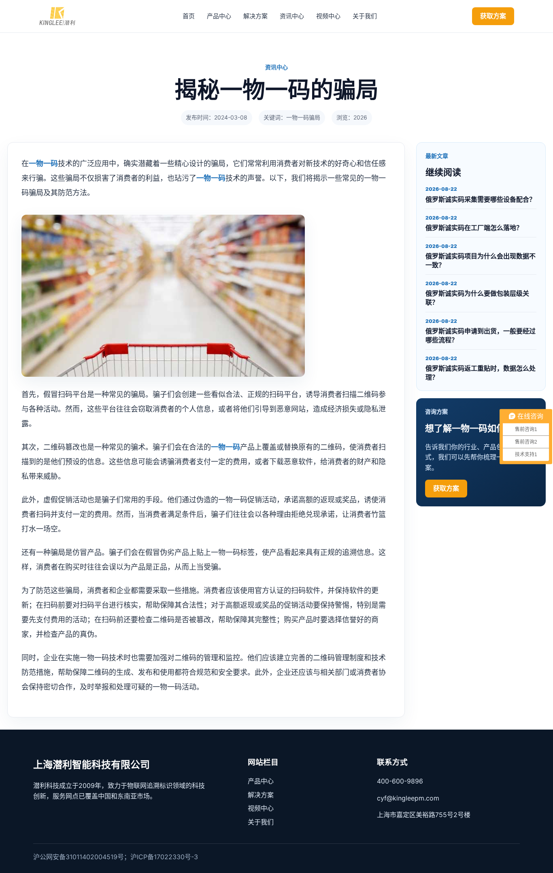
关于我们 (365, 16)
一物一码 (43, 163)
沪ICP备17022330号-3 (164, 857)
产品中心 (219, 16)
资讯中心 (292, 16)
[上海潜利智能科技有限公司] (63, 16)
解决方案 (255, 16)
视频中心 (328, 16)
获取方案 (493, 16)
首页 (189, 16)
